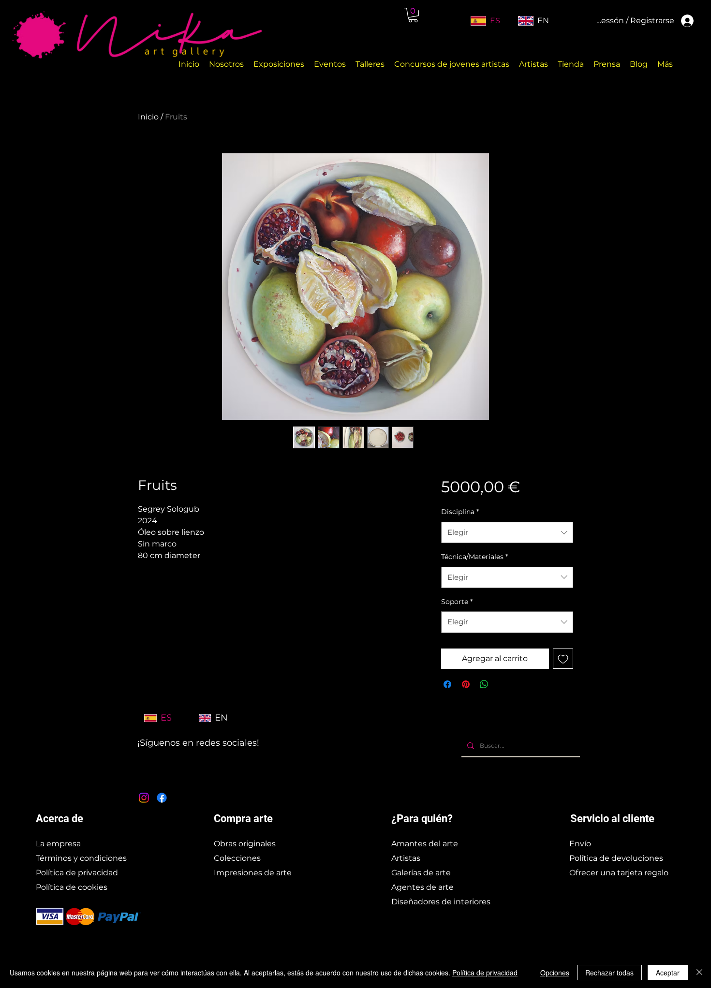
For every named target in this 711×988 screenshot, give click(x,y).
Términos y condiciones (81, 858)
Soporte (457, 601)
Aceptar (668, 972)
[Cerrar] (699, 972)
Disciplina (460, 511)
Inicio (148, 116)
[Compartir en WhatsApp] (484, 684)
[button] (413, 15)
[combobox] (507, 532)
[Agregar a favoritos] (563, 659)
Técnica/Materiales (474, 556)
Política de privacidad (77, 872)
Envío (580, 843)
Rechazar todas (609, 972)
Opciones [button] (554, 972)
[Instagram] (143, 797)
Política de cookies (71, 887)
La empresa (58, 843)
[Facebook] (161, 797)
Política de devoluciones (616, 858)
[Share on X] (502, 684)
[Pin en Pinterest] (466, 684)
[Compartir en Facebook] (447, 684)
